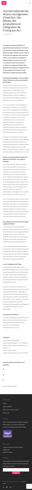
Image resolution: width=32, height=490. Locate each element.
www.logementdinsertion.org (11, 327)
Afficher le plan (7, 452)
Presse (5, 403)
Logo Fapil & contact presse (10, 409)
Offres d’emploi (7, 406)
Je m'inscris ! (16, 473)
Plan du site (6, 413)
